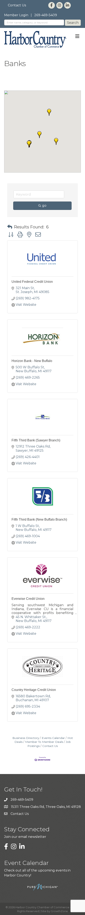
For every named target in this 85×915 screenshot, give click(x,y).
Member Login (16, 15)
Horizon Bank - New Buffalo (32, 361)
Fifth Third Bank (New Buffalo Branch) (39, 519)
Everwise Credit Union (28, 598)
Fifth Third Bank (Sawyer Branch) (36, 440)
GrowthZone (59, 911)
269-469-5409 (45, 15)
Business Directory (25, 738)
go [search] (44, 205)
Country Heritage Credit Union (34, 690)
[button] (56, 141)
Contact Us (17, 5)
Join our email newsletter (25, 837)
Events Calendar (53, 738)
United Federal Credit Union (32, 281)
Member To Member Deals (44, 741)
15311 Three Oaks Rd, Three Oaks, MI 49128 (46, 807)
